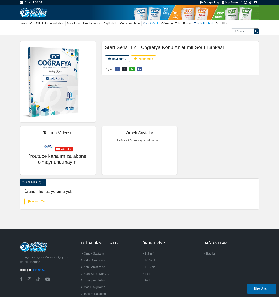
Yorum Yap (38, 201)
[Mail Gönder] (21, 2)
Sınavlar (72, 23)
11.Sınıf (150, 267)
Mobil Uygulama (94, 287)
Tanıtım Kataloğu (95, 293)
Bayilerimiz (110, 23)
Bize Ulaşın (223, 23)
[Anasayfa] (33, 12)
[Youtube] (255, 2)
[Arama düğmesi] (256, 31)
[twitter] (124, 69)
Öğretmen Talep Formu (176, 23)
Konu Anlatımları (94, 267)
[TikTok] (250, 2)
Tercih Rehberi (203, 23)
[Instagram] (245, 2)
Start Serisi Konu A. (96, 273)
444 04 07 (35, 2)
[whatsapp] (132, 69)
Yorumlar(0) (33, 182)
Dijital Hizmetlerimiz (48, 23)
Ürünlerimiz (90, 23)
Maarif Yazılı (151, 23)
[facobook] (117, 69)
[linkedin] (139, 69)
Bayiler (210, 253)
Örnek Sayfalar (94, 253)
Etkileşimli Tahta (94, 280)
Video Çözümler (94, 260)
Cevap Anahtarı (130, 23)
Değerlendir (145, 58)
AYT (148, 280)
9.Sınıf (149, 253)
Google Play (211, 2)
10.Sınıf (150, 260)
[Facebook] (241, 2)
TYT (148, 273)
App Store (231, 2)
